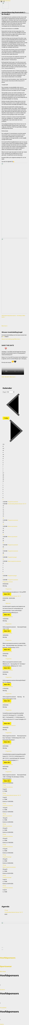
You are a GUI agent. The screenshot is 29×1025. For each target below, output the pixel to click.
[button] (3, 971)
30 (3, 559)
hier (4, 336)
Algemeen (8, 603)
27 (3, 549)
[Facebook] (1, 1)
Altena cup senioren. (13, 526)
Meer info (7, 594)
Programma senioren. (13, 501)
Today (6, 418)
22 (3, 534)
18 (3, 524)
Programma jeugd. (12, 557)
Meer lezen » (5, 325)
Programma (8, 589)
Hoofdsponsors (7, 958)
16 (3, 518)
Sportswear (6, 966)
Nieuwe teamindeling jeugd (12, 332)
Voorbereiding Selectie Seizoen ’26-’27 (17, 503)
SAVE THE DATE (8, 345)
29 (3, 555)
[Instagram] (4, 1)
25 (3, 542)
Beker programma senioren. (14, 561)
